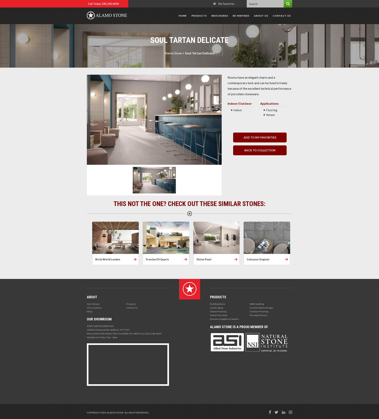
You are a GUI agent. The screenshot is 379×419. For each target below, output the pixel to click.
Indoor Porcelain (219, 315)
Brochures (219, 15)
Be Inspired (241, 15)
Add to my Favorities (260, 137)
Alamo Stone (173, 53)
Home (183, 15)
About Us (261, 15)
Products (199, 15)
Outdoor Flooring (259, 311)
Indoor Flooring (218, 311)
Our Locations (94, 307)
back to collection (259, 150)
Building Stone (217, 303)
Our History (93, 303)
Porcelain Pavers (258, 315)
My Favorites (226, 3)
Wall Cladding (257, 303)
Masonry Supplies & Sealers (224, 318)
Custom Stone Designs (262, 307)
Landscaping (216, 307)
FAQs (90, 311)
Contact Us (282, 15)
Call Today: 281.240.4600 (103, 3)
